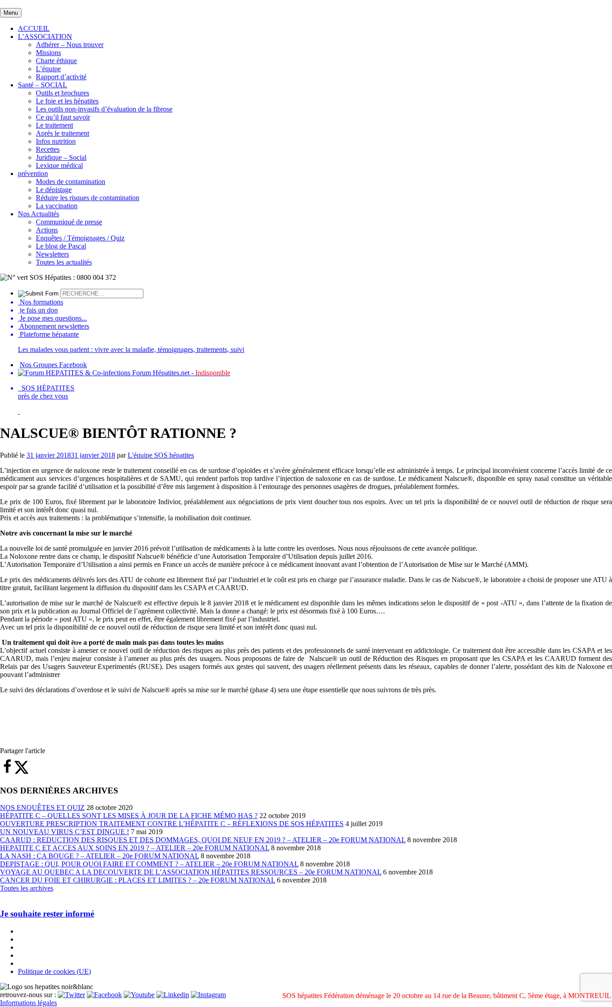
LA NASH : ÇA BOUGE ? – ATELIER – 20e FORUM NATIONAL (99, 856)
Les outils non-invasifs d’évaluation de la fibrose (104, 109)
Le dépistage (54, 189)
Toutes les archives (26, 888)
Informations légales (28, 1003)
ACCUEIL (34, 28)
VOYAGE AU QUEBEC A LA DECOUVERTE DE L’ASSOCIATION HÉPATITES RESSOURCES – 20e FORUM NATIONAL (190, 872)
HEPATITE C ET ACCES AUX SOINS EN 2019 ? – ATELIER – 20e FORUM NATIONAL (134, 848)
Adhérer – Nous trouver (69, 44)
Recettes (48, 149)
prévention (33, 173)
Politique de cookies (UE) (54, 971)
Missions (48, 52)
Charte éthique (56, 60)
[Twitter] (71, 994)
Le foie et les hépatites (67, 101)
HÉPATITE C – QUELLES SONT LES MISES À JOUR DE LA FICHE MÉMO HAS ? (129, 815)
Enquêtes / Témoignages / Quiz (80, 238)
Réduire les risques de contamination (87, 197)
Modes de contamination (70, 181)
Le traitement (54, 125)
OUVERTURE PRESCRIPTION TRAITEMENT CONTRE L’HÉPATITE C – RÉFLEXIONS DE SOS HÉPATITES (172, 823)
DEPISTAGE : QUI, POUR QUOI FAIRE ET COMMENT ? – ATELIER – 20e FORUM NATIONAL (149, 864)
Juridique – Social (61, 157)
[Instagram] (208, 994)
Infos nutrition (56, 141)
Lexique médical (59, 165)
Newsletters (52, 254)
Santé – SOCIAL (42, 85)
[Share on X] (21, 771)
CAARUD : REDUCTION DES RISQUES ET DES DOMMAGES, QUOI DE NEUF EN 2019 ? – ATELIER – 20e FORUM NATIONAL (202, 840)
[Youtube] (139, 994)
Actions (47, 230)
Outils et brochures (62, 93)
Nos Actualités (38, 214)
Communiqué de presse (69, 222)
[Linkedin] (172, 994)
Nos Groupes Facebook (53, 365)
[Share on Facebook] (7, 771)
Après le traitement (62, 133)
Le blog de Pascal (61, 246)
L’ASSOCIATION (45, 36)
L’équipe (48, 69)
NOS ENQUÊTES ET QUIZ (42, 807)
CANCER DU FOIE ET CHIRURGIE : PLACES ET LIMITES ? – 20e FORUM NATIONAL (137, 880)
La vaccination (57, 206)
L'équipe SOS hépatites (161, 455)
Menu (11, 12)
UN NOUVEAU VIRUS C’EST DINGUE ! (64, 832)
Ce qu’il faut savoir (63, 117)
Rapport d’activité (61, 77)
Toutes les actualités (64, 262)
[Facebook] (104, 994)
